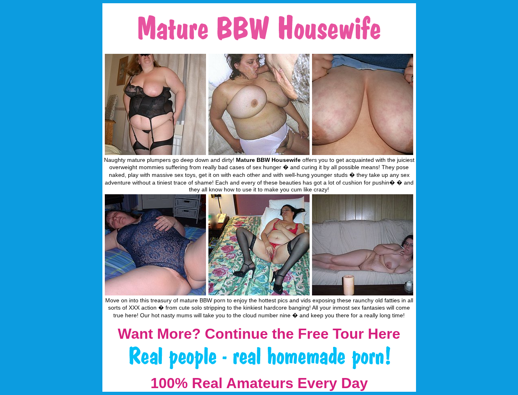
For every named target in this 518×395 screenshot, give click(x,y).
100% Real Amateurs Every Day (259, 383)
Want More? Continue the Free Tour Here (259, 333)
